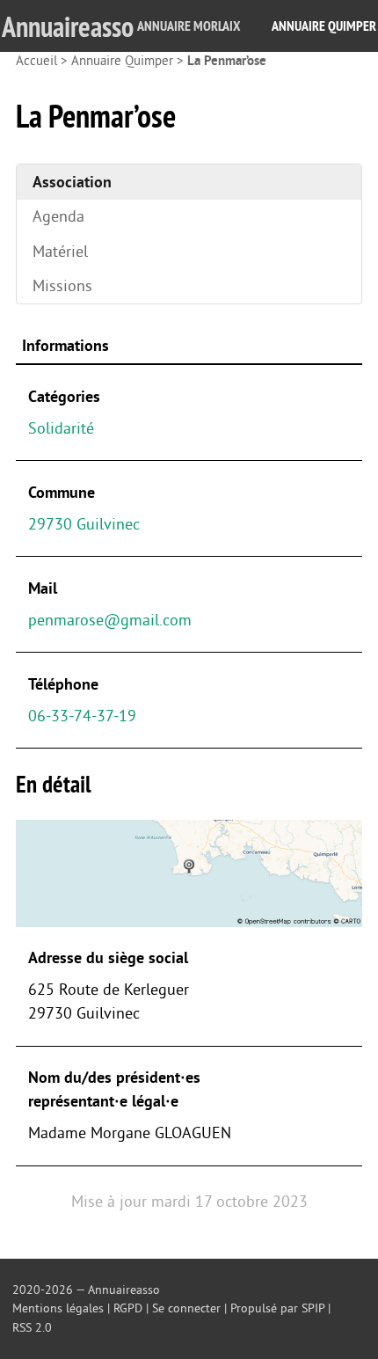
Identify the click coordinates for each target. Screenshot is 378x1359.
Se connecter (186, 1308)
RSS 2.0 (32, 1327)
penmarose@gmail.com (110, 620)
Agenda (58, 216)
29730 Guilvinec (84, 524)
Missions (62, 286)
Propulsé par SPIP (277, 1308)
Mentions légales (58, 1308)
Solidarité (61, 428)
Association (72, 182)
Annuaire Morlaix (188, 26)
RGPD (127, 1308)
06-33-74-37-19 (82, 716)
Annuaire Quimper (324, 26)
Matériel (60, 251)
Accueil (36, 61)
